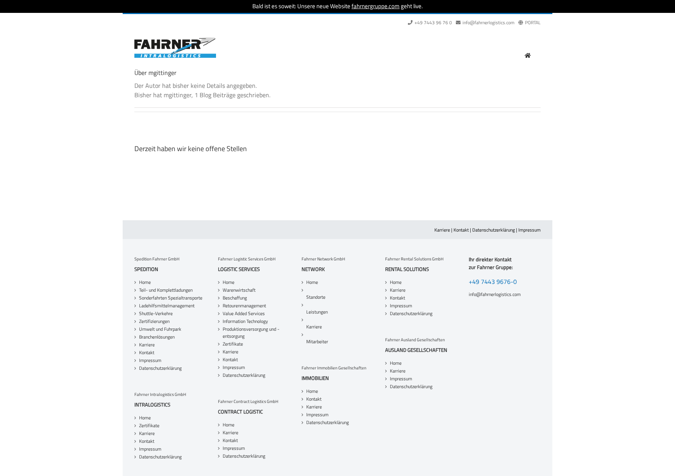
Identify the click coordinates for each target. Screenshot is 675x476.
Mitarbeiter (317, 341)
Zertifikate (149, 425)
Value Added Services (244, 313)
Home (145, 282)
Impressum (529, 230)
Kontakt (461, 230)
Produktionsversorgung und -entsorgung (251, 333)
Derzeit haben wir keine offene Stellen (190, 148)
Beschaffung (235, 297)
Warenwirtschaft (239, 290)
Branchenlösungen (157, 337)
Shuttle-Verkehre (156, 313)
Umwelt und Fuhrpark (160, 329)
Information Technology (245, 321)
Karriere (442, 230)
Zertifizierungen (154, 321)
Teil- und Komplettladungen (166, 290)
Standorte (315, 297)
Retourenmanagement (244, 305)
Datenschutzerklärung (493, 230)
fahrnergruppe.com (376, 6)
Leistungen (317, 312)
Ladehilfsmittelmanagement (167, 305)
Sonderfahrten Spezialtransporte (170, 297)
